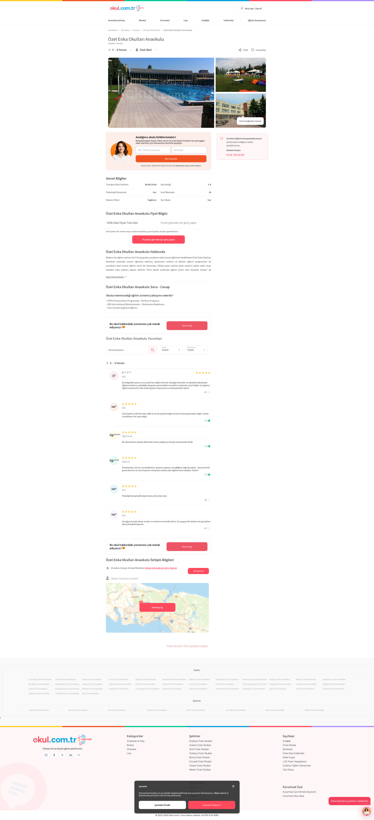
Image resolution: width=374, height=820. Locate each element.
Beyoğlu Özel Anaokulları (39, 684)
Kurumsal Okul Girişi (293, 796)
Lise (186, 20)
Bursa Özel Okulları (199, 757)
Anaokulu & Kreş (116, 20)
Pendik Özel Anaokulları (118, 688)
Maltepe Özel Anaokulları (92, 688)
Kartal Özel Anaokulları (38, 688)
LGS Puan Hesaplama (294, 761)
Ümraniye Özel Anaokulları (333, 688)
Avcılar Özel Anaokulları (118, 679)
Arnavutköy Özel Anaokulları (40, 679)
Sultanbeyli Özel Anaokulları (227, 688)
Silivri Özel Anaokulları (198, 688)
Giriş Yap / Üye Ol (253, 8)
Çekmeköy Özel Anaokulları (120, 684)
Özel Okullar (289, 745)
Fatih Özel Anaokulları (225, 684)
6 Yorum (122, 50)
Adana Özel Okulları (200, 765)
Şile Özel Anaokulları (90, 693)
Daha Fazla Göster (115, 276)
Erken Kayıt (289, 757)
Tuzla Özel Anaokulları (305, 688)
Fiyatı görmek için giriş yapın (178, 222)
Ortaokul (164, 20)
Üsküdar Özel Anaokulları (39, 693)
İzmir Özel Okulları (199, 749)
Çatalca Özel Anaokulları (92, 684)
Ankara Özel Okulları (200, 745)
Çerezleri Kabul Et (212, 804)
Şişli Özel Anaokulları (277, 688)
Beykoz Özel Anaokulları (306, 679)
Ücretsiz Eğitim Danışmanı (297, 765)
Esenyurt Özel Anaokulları (172, 684)
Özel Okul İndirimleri (293, 753)
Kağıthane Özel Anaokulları (334, 684)
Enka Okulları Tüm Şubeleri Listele (187, 646)
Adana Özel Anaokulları (274, 710)
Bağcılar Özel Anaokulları (146, 679)
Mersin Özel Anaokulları (314, 710)
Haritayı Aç (157, 607)
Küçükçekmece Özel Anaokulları (68, 688)
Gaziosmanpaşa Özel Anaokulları (255, 684)
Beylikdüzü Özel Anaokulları (334, 679)
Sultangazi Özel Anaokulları (254, 688)
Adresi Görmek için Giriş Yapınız (161, 567)
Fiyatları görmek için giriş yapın (158, 239)
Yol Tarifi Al (198, 571)
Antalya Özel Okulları (200, 753)
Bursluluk (287, 749)
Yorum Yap (187, 325)
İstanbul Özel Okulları (200, 741)
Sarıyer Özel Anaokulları (172, 688)
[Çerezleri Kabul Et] (233, 786)
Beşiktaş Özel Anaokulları (279, 679)
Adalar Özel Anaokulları (91, 679)
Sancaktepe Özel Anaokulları (147, 688)
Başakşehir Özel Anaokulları (227, 679)
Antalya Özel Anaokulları (157, 710)
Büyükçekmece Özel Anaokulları (68, 684)
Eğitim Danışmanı (257, 20)
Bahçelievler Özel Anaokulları (174, 679)
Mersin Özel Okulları (200, 769)
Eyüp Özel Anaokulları (198, 684)
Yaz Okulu (288, 769)
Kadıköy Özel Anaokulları (306, 684)
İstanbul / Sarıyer (115, 43)
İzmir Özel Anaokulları (116, 710)
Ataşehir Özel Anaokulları (65, 679)
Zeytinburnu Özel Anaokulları (67, 693)
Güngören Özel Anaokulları (280, 684)
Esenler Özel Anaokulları (145, 684)
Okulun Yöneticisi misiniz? (124, 578)
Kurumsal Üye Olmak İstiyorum (299, 792)
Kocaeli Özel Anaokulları (236, 710)
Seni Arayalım (171, 158)
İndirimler (229, 20)
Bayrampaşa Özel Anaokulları (255, 679)
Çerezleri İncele (162, 804)
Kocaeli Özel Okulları (200, 761)
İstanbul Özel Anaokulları (39, 710)
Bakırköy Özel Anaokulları (199, 679)
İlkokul (142, 20)
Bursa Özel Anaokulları (195, 710)
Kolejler (205, 20)
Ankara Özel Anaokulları (78, 710)
